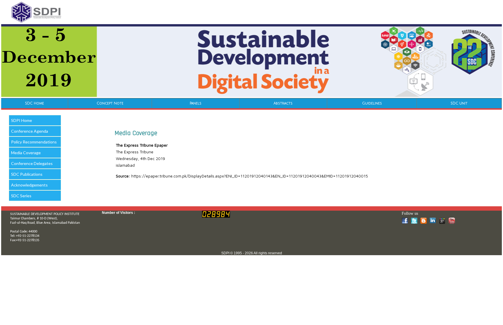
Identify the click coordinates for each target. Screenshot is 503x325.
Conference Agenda (29, 131)
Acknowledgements (29, 184)
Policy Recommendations (34, 141)
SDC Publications (26, 174)
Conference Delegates (32, 163)
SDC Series (21, 195)
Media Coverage (26, 152)
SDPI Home (21, 120)
